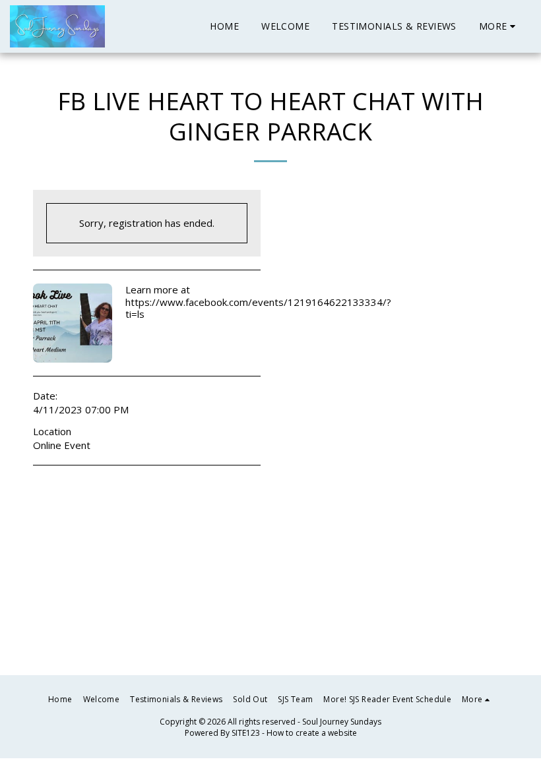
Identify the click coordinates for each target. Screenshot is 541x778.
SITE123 (246, 732)
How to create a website (312, 732)
